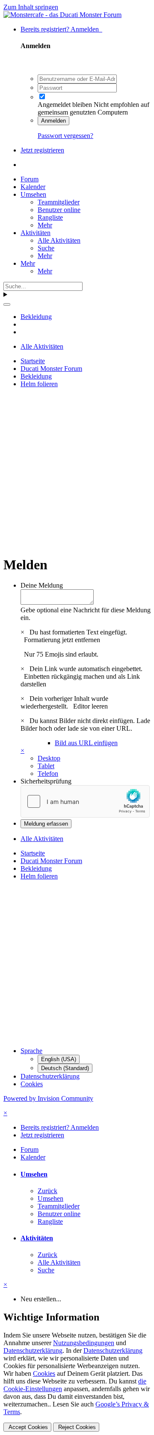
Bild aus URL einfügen (86, 742)
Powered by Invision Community (48, 1098)
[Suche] (6, 304)
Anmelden (53, 121)
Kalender (33, 186)
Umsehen (33, 194)
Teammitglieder (59, 202)
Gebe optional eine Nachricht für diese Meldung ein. (86, 613)
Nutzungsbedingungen (83, 1342)
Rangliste (50, 217)
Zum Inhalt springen (30, 7)
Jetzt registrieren (42, 150)
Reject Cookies (76, 1427)
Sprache (31, 1050)
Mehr (45, 225)
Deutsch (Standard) (65, 1068)
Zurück (47, 1190)
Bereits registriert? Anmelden (61, 29)
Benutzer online (59, 209)
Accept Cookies (27, 1427)
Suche (46, 248)
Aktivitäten (35, 232)
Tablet (46, 765)
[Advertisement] (77, 471)
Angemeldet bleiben (65, 104)
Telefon (48, 773)
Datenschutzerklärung (50, 1076)
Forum (29, 179)
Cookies (32, 1084)
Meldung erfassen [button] (46, 824)
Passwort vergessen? (65, 135)
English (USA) (58, 1059)
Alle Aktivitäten (59, 240)
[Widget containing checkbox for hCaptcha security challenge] (85, 801)
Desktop (49, 758)
